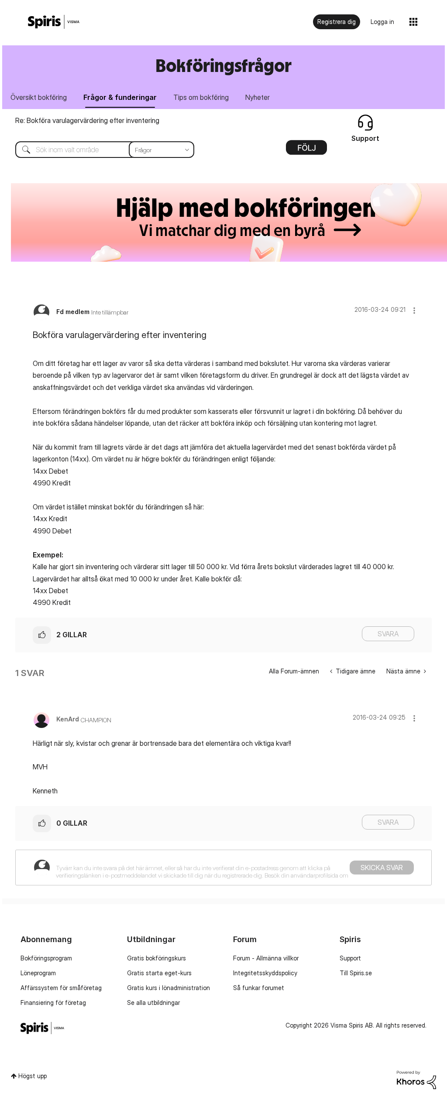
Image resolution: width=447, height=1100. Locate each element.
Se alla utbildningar (153, 1002)
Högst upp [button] (32, 1076)
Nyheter (257, 97)
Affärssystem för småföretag (61, 987)
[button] (414, 310)
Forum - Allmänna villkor (266, 958)
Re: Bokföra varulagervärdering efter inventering (87, 120)
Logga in (382, 21)
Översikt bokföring (38, 97)
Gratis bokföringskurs (156, 958)
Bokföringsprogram (46, 958)
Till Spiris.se (356, 973)
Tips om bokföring (201, 97)
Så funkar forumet (258, 987)
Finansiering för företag (53, 1002)
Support (350, 958)
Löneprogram (38, 973)
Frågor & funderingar (120, 97)
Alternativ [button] (306, 150)
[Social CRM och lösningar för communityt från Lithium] (416, 1079)
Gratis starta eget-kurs (159, 973)
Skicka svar (382, 867)
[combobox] (98, 149)
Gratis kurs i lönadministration (168, 987)
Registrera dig (336, 21)
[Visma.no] (53, 22)
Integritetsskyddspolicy (265, 973)
